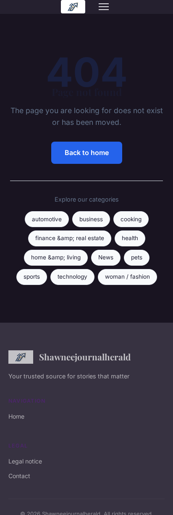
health (130, 238)
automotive (47, 219)
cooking (131, 219)
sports (32, 276)
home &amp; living (56, 257)
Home (16, 416)
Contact (19, 475)
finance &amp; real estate (69, 238)
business (91, 219)
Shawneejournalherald (85, 356)
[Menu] (103, 6)
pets (136, 257)
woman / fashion (127, 276)
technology (72, 276)
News (105, 257)
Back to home (87, 152)
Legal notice (25, 461)
